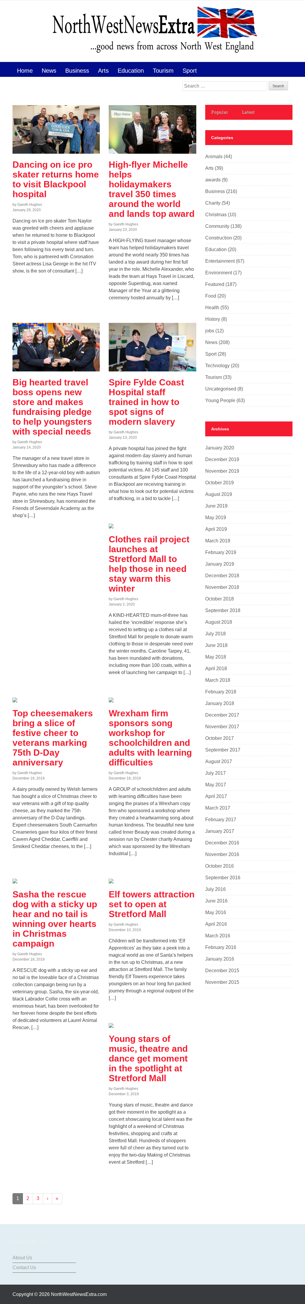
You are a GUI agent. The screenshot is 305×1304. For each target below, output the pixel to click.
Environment (218, 272)
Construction (218, 237)
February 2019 (220, 552)
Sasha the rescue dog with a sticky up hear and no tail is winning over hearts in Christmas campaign (55, 918)
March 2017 (217, 807)
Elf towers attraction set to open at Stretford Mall (151, 904)
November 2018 (222, 587)
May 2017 (215, 784)
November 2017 (222, 726)
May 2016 (215, 912)
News (49, 70)
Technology (217, 365)
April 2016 (216, 924)
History (212, 319)
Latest (248, 112)
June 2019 (216, 505)
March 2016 (217, 935)
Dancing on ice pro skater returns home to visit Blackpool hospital (56, 179)
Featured (214, 284)
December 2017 (222, 715)
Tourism (163, 70)
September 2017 (222, 749)
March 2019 (217, 540)
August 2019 (218, 494)
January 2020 (219, 447)
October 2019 (219, 482)
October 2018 (219, 598)
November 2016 (222, 854)
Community (217, 226)
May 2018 (215, 656)
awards (213, 179)
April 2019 (216, 529)
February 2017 (220, 819)
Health (212, 307)
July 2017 (215, 773)
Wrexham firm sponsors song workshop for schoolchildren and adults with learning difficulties (150, 737)
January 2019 (219, 564)
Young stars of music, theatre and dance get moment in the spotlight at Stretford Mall (148, 1058)
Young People (220, 400)
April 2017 (216, 796)
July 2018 (215, 633)
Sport (190, 70)
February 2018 (220, 691)
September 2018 (222, 610)
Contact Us (24, 1267)
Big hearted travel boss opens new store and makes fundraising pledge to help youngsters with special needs (52, 406)
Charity (212, 203)
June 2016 (216, 900)
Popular (219, 112)
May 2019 (215, 517)
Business (77, 70)
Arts (103, 70)
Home (25, 70)
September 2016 (222, 877)
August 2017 (218, 761)
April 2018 (216, 668)
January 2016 (219, 958)
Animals (213, 156)
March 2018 (217, 680)
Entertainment (220, 261)
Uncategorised (220, 388)
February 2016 (220, 947)
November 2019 (222, 471)
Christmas (216, 214)
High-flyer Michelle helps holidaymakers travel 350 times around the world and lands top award (151, 189)
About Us (22, 1257)
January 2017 (219, 831)
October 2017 (219, 738)
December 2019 (222, 459)
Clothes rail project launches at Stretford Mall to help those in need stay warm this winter (149, 563)
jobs (209, 330)
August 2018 (218, 622)
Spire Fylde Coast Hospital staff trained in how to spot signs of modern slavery (146, 402)
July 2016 (215, 889)
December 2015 (222, 970)
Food (210, 295)
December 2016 (222, 842)
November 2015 (222, 982)
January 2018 (219, 703)
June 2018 (216, 645)
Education (131, 70)
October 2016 (219, 866)
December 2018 (222, 575)
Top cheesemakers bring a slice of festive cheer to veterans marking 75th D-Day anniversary (53, 737)
